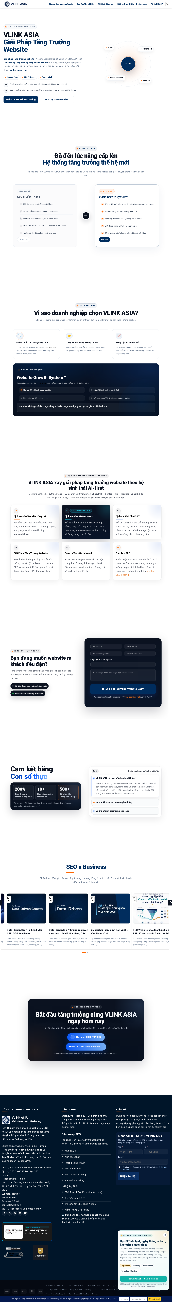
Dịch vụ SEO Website (56, 99)
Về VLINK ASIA (157, 4)
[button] (167, 4)
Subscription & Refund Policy (106, 1290)
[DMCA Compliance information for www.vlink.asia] (13, 1254)
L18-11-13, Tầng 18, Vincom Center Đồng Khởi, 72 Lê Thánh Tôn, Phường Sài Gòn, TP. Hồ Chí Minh (26, 1186)
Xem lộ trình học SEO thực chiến (143, 1279)
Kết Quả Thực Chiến (125, 4)
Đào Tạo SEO (123, 553)
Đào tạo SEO (32, 1171)
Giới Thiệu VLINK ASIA (55, 1286)
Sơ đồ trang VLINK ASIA (79, 1294)
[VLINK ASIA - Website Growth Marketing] (16, 4)
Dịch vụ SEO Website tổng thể (30, 516)
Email (121, 1157)
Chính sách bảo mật (132, 697)
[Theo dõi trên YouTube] (25, 1213)
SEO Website (50, 347)
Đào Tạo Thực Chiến (85, 4)
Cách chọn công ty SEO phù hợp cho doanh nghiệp (86, 932)
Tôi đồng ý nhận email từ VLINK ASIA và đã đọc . (145, 1168)
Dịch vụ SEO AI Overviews (79, 516)
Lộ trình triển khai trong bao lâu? (112, 811)
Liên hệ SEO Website (76, 1286)
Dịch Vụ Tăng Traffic (116, 1286)
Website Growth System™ (41, 377)
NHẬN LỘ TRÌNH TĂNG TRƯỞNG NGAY (123, 689)
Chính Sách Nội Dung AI (55, 1294)
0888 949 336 (8, 1197)
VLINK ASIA (41, 383)
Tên (120, 1147)
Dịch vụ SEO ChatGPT (128, 516)
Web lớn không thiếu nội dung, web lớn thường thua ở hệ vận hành (43, 932)
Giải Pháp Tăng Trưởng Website (31, 553)
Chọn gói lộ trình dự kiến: (101, 659)
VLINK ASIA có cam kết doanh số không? (116, 778)
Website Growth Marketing (21, 99)
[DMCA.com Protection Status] (13, 1248)
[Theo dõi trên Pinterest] (14, 1213)
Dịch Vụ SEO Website (96, 1286)
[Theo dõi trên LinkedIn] (20, 1213)
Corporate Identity (32, 1208)
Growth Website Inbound (78, 553)
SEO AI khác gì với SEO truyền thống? (114, 802)
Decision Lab (141, 4)
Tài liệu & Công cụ (105, 4)
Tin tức (95, 1294)
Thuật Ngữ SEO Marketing (80, 1290)
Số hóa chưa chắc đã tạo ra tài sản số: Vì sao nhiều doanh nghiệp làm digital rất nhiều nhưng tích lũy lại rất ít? (129, 932)
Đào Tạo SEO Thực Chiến (56, 1290)
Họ (146, 1147)
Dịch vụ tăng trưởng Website (61, 4)
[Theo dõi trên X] (9, 1213)
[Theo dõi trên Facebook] (4, 1213)
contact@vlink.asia (11, 1205)
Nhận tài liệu (128, 1176)
